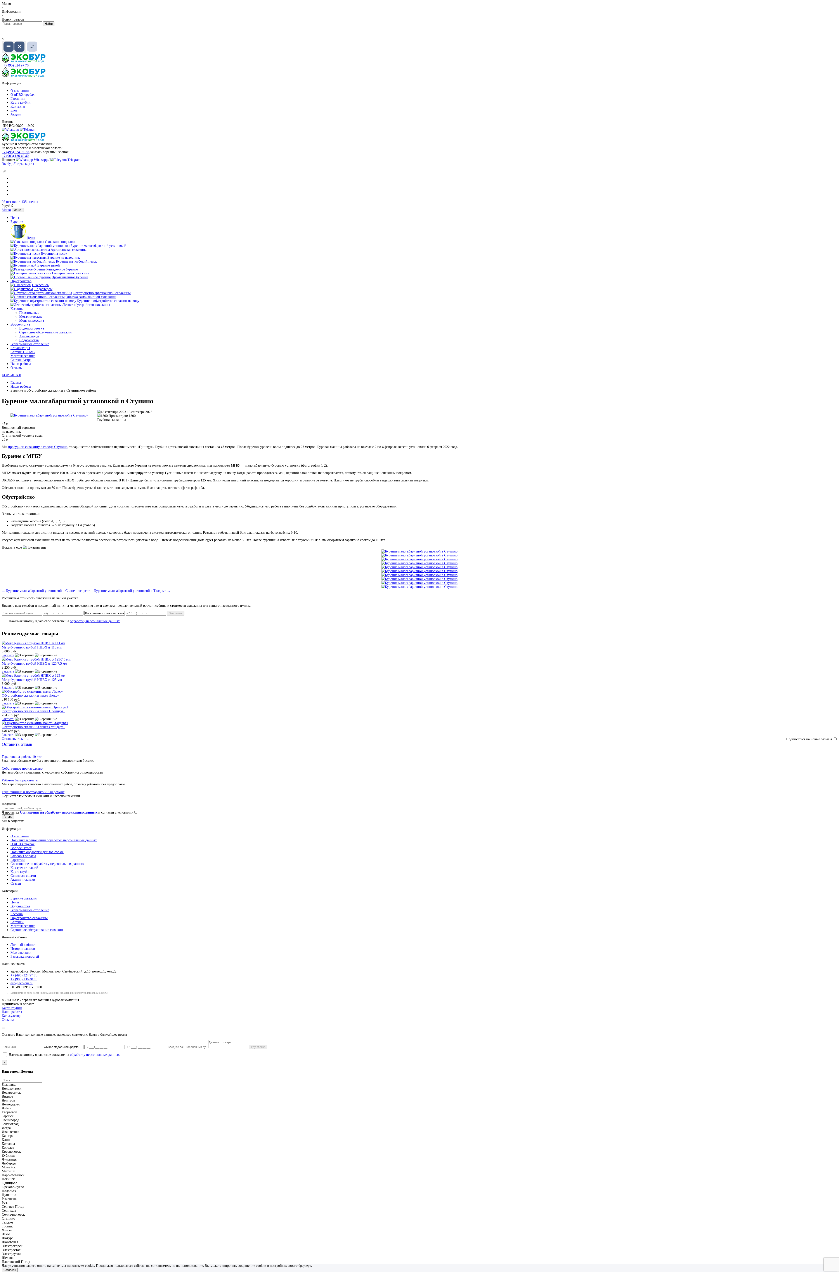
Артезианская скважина (69, 249)
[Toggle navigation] (14, 47)
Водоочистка (20, 324)
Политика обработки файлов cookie (37, 852)
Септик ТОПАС (22, 352)
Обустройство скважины (29, 918)
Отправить (176, 613)
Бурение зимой (48, 265)
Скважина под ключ (60, 242)
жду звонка (258, 1047)
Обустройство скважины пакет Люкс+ (30, 695)
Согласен (9, 1270)
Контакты (17, 106)
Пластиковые (29, 312)
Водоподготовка (31, 328)
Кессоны (16, 308)
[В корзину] (24, 655)
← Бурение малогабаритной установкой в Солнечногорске (46, 591)
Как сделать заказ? (24, 868)
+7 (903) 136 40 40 (15, 156)
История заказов (22, 948)
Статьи (15, 883)
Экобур (7, 164)
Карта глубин (20, 102)
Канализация (20, 348)
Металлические (30, 316)
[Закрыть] (3, 1028)
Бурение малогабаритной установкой (98, 245)
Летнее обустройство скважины (86, 305)
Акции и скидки (22, 879)
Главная (16, 382)
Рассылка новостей (24, 956)
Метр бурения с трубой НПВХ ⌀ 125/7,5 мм (34, 663)
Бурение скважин (23, 898)
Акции (15, 114)
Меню (6, 210)
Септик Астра (20, 360)
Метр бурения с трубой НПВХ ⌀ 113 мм (32, 647)
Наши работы (20, 364)
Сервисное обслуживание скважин (45, 332)
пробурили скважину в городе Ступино (38, 447)
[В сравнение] (46, 655)
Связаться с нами (23, 875)
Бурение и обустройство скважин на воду (108, 301)
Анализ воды (29, 336)
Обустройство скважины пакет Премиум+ (33, 711)
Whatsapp (40, 160)
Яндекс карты (23, 164)
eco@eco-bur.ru (21, 983)
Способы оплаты (23, 856)
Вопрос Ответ (20, 848)
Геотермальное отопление (29, 344)
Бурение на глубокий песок (76, 261)
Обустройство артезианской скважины (102, 293)
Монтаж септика (22, 356)
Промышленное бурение (70, 277)
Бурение (16, 221)
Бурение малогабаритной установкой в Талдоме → (132, 591)
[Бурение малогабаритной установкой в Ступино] (49, 415)
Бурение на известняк (63, 257)
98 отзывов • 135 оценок (20, 202)
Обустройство (20, 281)
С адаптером (43, 289)
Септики (17, 922)
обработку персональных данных (95, 621)
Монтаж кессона (31, 320)
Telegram (73, 160)
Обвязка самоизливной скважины (91, 297)
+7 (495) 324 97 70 (15, 65)
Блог (13, 110)
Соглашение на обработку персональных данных (47, 864)
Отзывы (16, 367)
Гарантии (17, 98)
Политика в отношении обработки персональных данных (53, 840)
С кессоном (40, 285)
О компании (19, 90)
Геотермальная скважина (70, 273)
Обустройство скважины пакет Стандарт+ (33, 727)
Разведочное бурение (62, 269)
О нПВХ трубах (22, 94)
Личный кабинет (23, 944)
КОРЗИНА (11, 375)
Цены (14, 218)
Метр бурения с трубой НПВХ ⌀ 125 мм (32, 679)
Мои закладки (20, 952)
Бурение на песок (54, 253)
